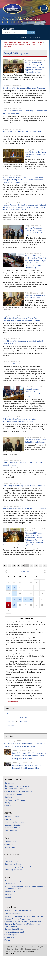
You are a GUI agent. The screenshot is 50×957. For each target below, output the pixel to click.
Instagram (11, 714)
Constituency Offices (12, 864)
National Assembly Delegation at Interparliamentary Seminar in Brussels (35, 392)
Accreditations (10, 884)
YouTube (10, 722)
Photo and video (11, 830)
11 (14, 593)
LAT (10, 37)
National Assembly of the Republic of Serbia (19, 42)
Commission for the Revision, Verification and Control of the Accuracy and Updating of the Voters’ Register (22, 924)
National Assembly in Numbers (16, 786)
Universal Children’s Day (12, 363)
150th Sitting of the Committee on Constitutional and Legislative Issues (23, 463)
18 (14, 599)
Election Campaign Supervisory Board (19, 867)
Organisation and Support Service (18, 791)
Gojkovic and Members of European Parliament (35, 296)
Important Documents (13, 794)
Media (7, 876)
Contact (7, 805)
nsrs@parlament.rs (29, 951)
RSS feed (23, 722)
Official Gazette (10, 937)
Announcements (11, 891)
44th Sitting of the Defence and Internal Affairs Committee (25, 508)
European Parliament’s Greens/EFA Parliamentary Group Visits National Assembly (35, 231)
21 (31, 599)
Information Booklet (12, 828)
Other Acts (8, 844)
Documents (9, 894)
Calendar (8, 819)
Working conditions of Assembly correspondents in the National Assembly (24, 887)
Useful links (10, 907)
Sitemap (24, 37)
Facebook (23, 714)
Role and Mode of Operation (15, 789)
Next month (45, 571)
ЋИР (16, 37)
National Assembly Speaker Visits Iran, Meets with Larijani (22, 132)
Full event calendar (11, 702)
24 (9, 605)
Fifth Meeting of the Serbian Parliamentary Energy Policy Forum (36, 154)
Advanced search (35, 37)
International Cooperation (14, 822)
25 (14, 605)
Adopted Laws (10, 842)
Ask (6, 858)
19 (20, 599)
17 (9, 599)
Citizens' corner (11, 854)
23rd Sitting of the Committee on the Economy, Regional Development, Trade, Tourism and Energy (25, 744)
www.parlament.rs (12, 953)
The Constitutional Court (14, 932)
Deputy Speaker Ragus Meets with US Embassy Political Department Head (26, 766)
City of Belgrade (10, 935)
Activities (40, 42)
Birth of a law (9, 847)
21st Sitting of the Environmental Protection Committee (24, 88)
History (7, 802)
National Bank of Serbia (13, 929)
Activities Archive (24, 44)
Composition (9, 783)
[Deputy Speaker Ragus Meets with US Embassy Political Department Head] (7, 764)
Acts (6, 837)
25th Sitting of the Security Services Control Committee (24, 485)
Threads (10, 726)
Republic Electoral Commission (17, 919)
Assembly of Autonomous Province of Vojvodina (23, 916)
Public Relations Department (15, 881)
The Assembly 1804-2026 (14, 800)
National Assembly (10, 44)
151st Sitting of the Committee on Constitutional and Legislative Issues (23, 342)
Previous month (6, 571)
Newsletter (23, 718)
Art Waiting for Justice (13, 869)
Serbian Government (12, 914)
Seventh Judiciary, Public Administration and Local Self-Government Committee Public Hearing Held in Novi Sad (29, 756)
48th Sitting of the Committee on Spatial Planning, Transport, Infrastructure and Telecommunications (22, 319)
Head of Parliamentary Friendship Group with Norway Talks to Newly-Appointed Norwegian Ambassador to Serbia (34, 67)
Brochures (8, 797)
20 (25, 599)
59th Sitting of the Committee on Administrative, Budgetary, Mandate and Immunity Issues (21, 420)
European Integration (12, 825)
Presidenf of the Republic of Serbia (18, 911)
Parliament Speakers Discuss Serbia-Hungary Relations (35, 440)
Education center (11, 861)
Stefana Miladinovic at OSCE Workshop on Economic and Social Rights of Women (25, 111)
